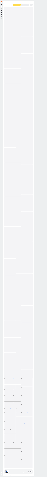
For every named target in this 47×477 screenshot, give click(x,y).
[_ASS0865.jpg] (18, 346)
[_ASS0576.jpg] (28, 426)
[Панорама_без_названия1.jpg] (27, 126)
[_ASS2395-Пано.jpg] (28, 270)
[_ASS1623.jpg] (27, 318)
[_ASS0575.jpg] (13, 410)
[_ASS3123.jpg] (13, 171)
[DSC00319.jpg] (18, 410)
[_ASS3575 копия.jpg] (8, 165)
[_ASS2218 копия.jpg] (13, 145)
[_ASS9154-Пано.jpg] (27, 382)
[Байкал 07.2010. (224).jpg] (8, 398)
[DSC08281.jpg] (18, 235)
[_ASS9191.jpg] (18, 387)
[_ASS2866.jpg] (27, 207)
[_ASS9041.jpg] (27, 374)
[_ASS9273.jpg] (17, 392)
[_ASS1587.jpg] (13, 322)
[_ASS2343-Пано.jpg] (10, 263)
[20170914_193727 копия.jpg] (24, 13)
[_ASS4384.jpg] (17, 86)
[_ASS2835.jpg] (8, 217)
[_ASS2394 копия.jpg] (28, 133)
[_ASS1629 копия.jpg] (27, 335)
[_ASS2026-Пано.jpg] (13, 299)
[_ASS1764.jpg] (8, 334)
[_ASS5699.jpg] (27, 23)
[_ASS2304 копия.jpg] (28, 140)
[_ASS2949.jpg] (7, 188)
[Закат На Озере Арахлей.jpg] (27, 455)
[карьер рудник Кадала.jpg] (30, 414)
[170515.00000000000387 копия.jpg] (13, 363)
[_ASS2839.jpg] (17, 217)
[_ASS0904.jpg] (7, 350)
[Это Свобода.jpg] (17, 59)
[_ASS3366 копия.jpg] (17, 200)
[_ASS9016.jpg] (17, 375)
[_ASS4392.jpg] (18, 81)
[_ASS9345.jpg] (27, 391)
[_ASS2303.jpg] (24, 149)
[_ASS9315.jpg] (8, 392)
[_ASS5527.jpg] (17, 29)
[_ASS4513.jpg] (12, 119)
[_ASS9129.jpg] (8, 65)
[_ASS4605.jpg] (17, 93)
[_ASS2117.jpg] (10, 250)
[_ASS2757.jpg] (18, 239)
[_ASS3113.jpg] (18, 171)
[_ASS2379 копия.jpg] (20, 140)
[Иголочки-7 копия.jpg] (17, 193)
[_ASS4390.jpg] (27, 83)
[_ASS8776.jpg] (27, 365)
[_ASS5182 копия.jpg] (8, 59)
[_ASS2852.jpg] (13, 211)
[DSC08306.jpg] (7, 235)
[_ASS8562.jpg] (10, 357)
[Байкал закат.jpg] (7, 410)
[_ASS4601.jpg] (8, 99)
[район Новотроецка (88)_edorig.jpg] (28, 420)
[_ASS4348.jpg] (13, 105)
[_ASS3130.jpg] (7, 171)
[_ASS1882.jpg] (18, 299)
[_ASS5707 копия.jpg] (8, 22)
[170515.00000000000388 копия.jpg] (7, 363)
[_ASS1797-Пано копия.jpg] (17, 311)
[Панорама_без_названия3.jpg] (18, 188)
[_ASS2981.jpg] (13, 235)
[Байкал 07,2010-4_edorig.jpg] (20, 420)
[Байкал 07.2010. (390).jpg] (17, 405)
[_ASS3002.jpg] (17, 230)
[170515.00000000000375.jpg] (8, 452)
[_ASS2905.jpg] (24, 179)
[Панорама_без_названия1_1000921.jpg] (10, 134)
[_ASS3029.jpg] (13, 188)
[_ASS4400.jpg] (7, 81)
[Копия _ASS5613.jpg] (27, 32)
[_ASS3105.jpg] (7, 175)
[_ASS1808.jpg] (27, 310)
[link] (1, 2)
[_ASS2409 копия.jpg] (20, 133)
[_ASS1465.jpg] (27, 327)
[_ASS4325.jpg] (18, 105)
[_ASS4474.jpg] (27, 117)
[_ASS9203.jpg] (13, 387)
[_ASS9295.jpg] (7, 71)
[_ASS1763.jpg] (17, 334)
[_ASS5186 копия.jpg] (17, 52)
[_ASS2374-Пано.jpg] (10, 280)
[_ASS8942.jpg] (10, 438)
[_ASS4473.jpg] (7, 105)
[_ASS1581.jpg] (17, 341)
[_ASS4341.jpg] (27, 100)
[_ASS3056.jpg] (13, 175)
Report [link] (15, 475)
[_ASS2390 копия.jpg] (20, 251)
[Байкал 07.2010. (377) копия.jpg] (8, 405)
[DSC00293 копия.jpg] (24, 354)
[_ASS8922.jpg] (24, 435)
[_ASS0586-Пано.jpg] (17, 317)
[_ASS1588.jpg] (17, 328)
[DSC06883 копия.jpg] (27, 344)
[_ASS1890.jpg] (27, 301)
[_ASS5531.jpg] (12, 38)
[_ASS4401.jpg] (17, 76)
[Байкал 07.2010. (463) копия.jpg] (27, 408)
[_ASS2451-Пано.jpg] (28, 277)
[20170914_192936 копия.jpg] (13, 9)
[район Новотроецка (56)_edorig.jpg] (10, 425)
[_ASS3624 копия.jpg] (27, 160)
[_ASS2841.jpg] (27, 216)
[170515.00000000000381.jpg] (18, 363)
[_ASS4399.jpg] (13, 81)
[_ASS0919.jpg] (7, 346)
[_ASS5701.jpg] (17, 22)
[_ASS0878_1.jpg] (13, 346)
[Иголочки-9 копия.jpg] (8, 193)
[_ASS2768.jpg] (10, 241)
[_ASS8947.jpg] (17, 368)
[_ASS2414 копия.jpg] (13, 256)
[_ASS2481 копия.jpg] (20, 244)
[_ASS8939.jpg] (8, 381)
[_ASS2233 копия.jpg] (12, 290)
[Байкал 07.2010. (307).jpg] (27, 399)
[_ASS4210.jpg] (17, 165)
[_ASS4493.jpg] (18, 128)
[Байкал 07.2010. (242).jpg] (17, 398)
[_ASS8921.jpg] (7, 431)
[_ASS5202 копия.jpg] (13, 47)
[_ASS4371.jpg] (27, 92)
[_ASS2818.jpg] (8, 230)
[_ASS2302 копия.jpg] (7, 145)
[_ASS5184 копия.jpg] (27, 58)
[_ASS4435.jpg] (17, 110)
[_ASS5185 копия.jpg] (27, 49)
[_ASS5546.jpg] (8, 29)
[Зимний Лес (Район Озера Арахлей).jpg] (17, 452)
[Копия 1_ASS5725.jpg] (12, 461)
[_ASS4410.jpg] (8, 110)
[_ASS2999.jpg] (10, 181)
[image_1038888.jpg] (13, 71)
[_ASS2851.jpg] (18, 211)
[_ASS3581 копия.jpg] (8, 159)
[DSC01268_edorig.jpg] (18, 414)
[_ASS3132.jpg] (27, 169)
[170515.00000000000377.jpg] (27, 446)
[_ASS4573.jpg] (18, 71)
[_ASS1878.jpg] (8, 304)
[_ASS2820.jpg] (27, 224)
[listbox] (31, 5)
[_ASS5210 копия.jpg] (7, 47)
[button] (1, 18)
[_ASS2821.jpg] (17, 223)
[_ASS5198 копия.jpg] (8, 52)
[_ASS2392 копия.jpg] (28, 251)
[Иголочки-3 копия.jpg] (8, 200)
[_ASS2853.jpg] (17, 206)
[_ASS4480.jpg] (17, 99)
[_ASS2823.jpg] (8, 223)
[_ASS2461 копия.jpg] (24, 260)
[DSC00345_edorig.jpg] (10, 416)
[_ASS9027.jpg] (8, 375)
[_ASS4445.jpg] (27, 109)
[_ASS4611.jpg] (27, 75)
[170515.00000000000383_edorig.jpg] (8, 445)
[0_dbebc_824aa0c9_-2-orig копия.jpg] (13, 350)
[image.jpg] (27, 66)
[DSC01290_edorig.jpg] (24, 414)
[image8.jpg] (17, 65)
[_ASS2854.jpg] (7, 211)
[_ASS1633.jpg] (8, 341)
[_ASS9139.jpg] (17, 381)
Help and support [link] (12, 475)
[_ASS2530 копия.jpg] (30, 239)
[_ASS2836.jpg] (27, 233)
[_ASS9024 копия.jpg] (27, 40)
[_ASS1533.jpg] (8, 328)
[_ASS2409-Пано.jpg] (20, 277)
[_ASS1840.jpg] (17, 304)
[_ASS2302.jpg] (18, 282)
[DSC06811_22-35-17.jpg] (13, 431)
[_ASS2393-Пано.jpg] (20, 270)
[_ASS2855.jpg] (8, 206)
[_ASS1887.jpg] (8, 317)
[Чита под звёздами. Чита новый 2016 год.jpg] (7, 322)
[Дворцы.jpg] (27, 463)
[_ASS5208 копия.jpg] (18, 47)
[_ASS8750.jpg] (8, 368)
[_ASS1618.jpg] (18, 322)
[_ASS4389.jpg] (8, 86)
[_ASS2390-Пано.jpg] (10, 271)
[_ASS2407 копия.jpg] (7, 256)
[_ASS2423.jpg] (7, 299)
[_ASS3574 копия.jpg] (17, 159)
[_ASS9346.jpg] (20, 426)
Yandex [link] (26, 475)
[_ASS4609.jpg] (8, 76)
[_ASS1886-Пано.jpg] (8, 311)
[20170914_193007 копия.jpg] (7, 9)
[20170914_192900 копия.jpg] (10, 15)
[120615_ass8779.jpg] (17, 445)
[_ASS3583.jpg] (10, 152)
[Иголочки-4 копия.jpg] (27, 198)
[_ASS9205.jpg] (7, 387)
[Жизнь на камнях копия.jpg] (27, 190)
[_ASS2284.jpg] (27, 288)
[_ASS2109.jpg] (28, 244)
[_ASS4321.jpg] (8, 93)
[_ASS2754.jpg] (24, 239)
